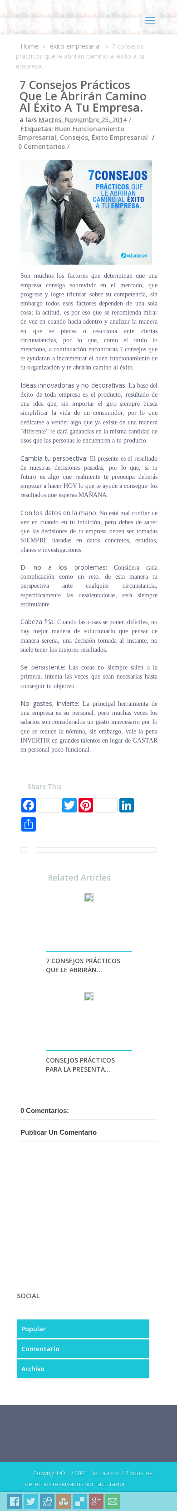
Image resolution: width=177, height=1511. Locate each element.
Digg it (47, 1501)
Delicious (80, 1501)
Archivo (32, 1368)
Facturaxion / (106, 1473)
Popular (33, 1328)
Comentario (40, 1348)
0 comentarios (41, 146)
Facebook (14, 1501)
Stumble (63, 1501)
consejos (74, 137)
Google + (96, 1501)
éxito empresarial (75, 46)
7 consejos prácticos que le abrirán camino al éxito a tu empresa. (83, 96)
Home (29, 46)
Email (112, 1501)
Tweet (31, 1501)
